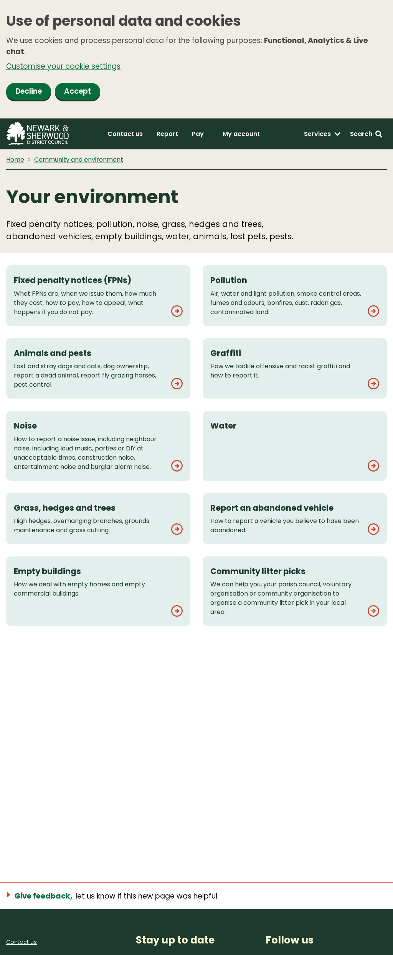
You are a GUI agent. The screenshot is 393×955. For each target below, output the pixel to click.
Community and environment (78, 159)
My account (241, 133)
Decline (28, 91)
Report (167, 133)
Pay (198, 133)
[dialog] (196, 59)
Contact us (125, 133)
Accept (77, 91)
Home (15, 159)
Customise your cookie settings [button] (63, 66)
